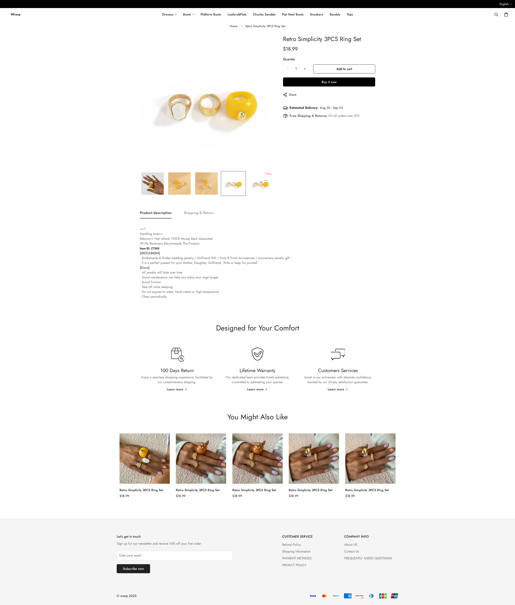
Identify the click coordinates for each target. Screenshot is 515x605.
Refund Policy (291, 544)
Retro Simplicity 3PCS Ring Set (141, 490)
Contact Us (351, 551)
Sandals (335, 14)
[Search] (496, 14)
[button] (506, 14)
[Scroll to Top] (507, 583)
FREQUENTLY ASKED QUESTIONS (368, 558)
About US (350, 544)
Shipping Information (296, 551)
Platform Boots (211, 14)
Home (234, 26)
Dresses (167, 14)
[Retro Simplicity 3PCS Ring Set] (144, 458)
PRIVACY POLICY (294, 565)
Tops (350, 14)
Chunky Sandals (264, 14)
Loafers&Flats (237, 14)
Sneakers (316, 14)
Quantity (289, 59)
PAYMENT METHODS (297, 558)
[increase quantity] (305, 68)
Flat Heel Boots (293, 14)
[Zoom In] (264, 43)
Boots (187, 14)
